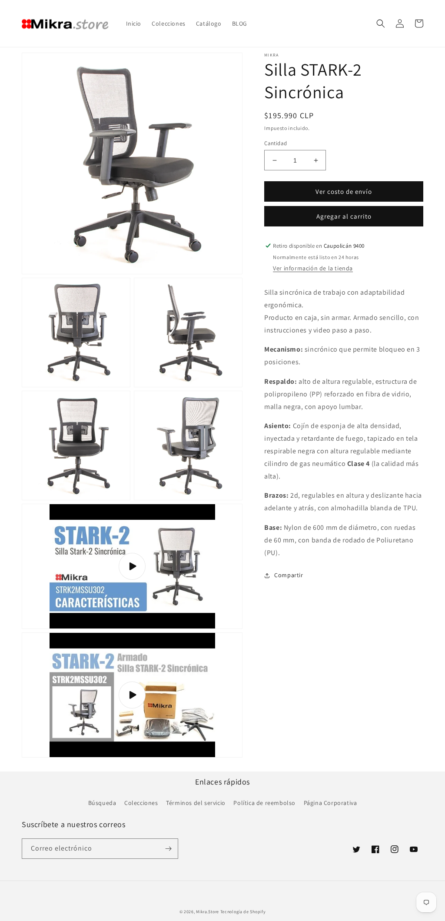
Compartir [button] (288, 575)
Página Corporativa (330, 803)
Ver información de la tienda (313, 268)
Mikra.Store (207, 911)
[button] (380, 23)
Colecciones (141, 803)
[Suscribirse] (168, 848)
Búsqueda (102, 803)
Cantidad (275, 143)
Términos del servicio (196, 803)
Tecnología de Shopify (243, 911)
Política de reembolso (264, 803)
